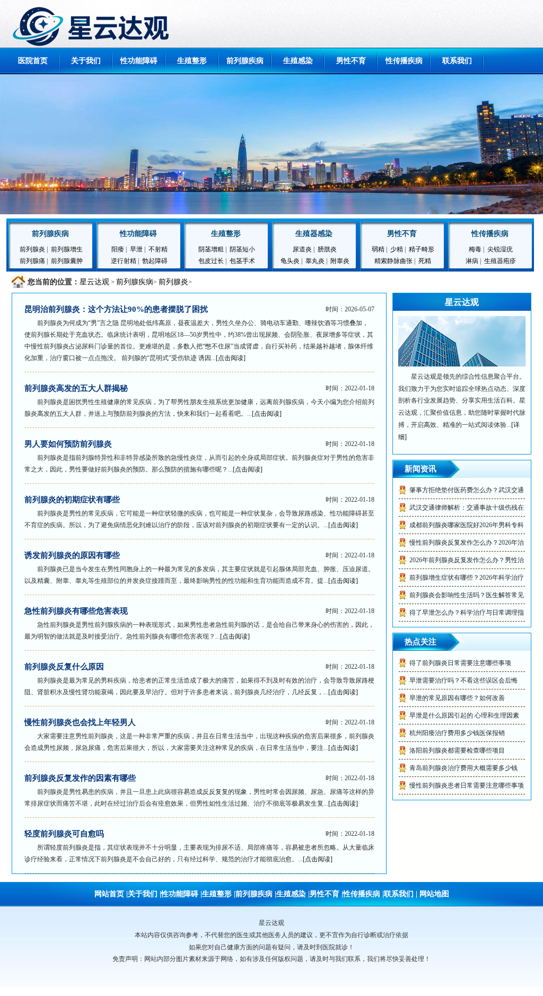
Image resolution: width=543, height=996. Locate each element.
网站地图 (434, 894)
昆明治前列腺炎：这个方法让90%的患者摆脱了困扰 (116, 309)
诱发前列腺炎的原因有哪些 (72, 555)
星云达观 (94, 282)
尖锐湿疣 (500, 249)
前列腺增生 (67, 249)
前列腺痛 (32, 261)
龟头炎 (290, 261)
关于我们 (86, 61)
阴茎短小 (242, 249)
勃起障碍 (155, 261)
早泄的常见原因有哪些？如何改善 (457, 698)
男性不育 (351, 61)
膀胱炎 (327, 249)
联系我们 (457, 61)
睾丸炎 (315, 261)
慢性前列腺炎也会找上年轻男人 (80, 722)
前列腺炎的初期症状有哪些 (72, 499)
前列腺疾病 (245, 61)
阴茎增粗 (211, 249)
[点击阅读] (231, 358)
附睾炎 (339, 261)
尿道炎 (303, 249)
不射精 (158, 249)
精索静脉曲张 (393, 261)
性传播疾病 (404, 61)
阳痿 (117, 249)
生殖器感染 (313, 234)
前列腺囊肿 (67, 261)
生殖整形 (192, 61)
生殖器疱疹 (500, 261)
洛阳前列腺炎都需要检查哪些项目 (457, 750)
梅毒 (475, 249)
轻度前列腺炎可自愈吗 (64, 833)
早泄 (136, 249)
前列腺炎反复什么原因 (64, 666)
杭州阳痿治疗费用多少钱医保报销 (457, 733)
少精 (396, 249)
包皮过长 (211, 261)
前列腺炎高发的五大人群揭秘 (76, 388)
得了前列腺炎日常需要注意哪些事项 (460, 663)
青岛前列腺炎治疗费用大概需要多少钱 (463, 768)
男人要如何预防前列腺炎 (68, 444)
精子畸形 (421, 249)
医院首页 (33, 61)
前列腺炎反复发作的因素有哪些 (80, 778)
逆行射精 (123, 261)
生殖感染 (298, 61)
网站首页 (109, 894)
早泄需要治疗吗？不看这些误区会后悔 (463, 680)
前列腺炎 (32, 249)
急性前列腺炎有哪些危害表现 (76, 611)
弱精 (378, 249)
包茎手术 (242, 261)
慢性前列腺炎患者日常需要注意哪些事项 (466, 785)
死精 (424, 261)
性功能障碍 (138, 61)
